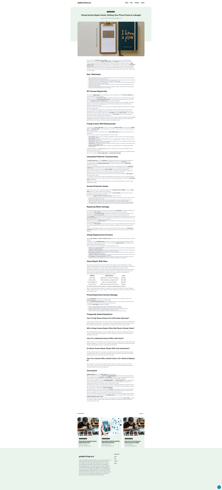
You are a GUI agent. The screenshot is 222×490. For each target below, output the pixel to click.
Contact (137, 2)
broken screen (104, 103)
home (127, 102)
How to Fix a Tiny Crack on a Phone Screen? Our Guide (133, 441)
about (92, 203)
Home (126, 2)
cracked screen (96, 94)
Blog (131, 2)
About (142, 2)
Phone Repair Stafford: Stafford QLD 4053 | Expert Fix (111, 441)
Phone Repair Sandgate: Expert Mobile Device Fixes (88, 441)
